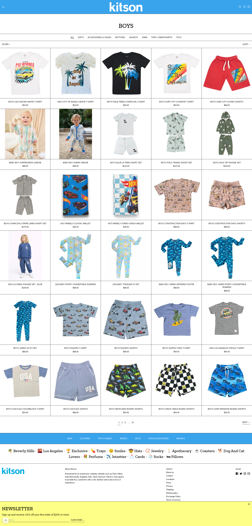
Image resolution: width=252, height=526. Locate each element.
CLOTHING (85, 438)
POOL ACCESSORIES (159, 438)
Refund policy (172, 493)
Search (169, 469)
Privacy (169, 486)
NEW (69, 438)
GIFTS (138, 438)
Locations (170, 479)
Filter (5, 44)
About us (170, 472)
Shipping (170, 489)
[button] (244, 6)
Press (168, 483)
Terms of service (173, 500)
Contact (169, 476)
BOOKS (123, 438)
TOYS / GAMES (105, 438)
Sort (245, 44)
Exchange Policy (173, 496)
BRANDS (181, 438)
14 (133, 422)
